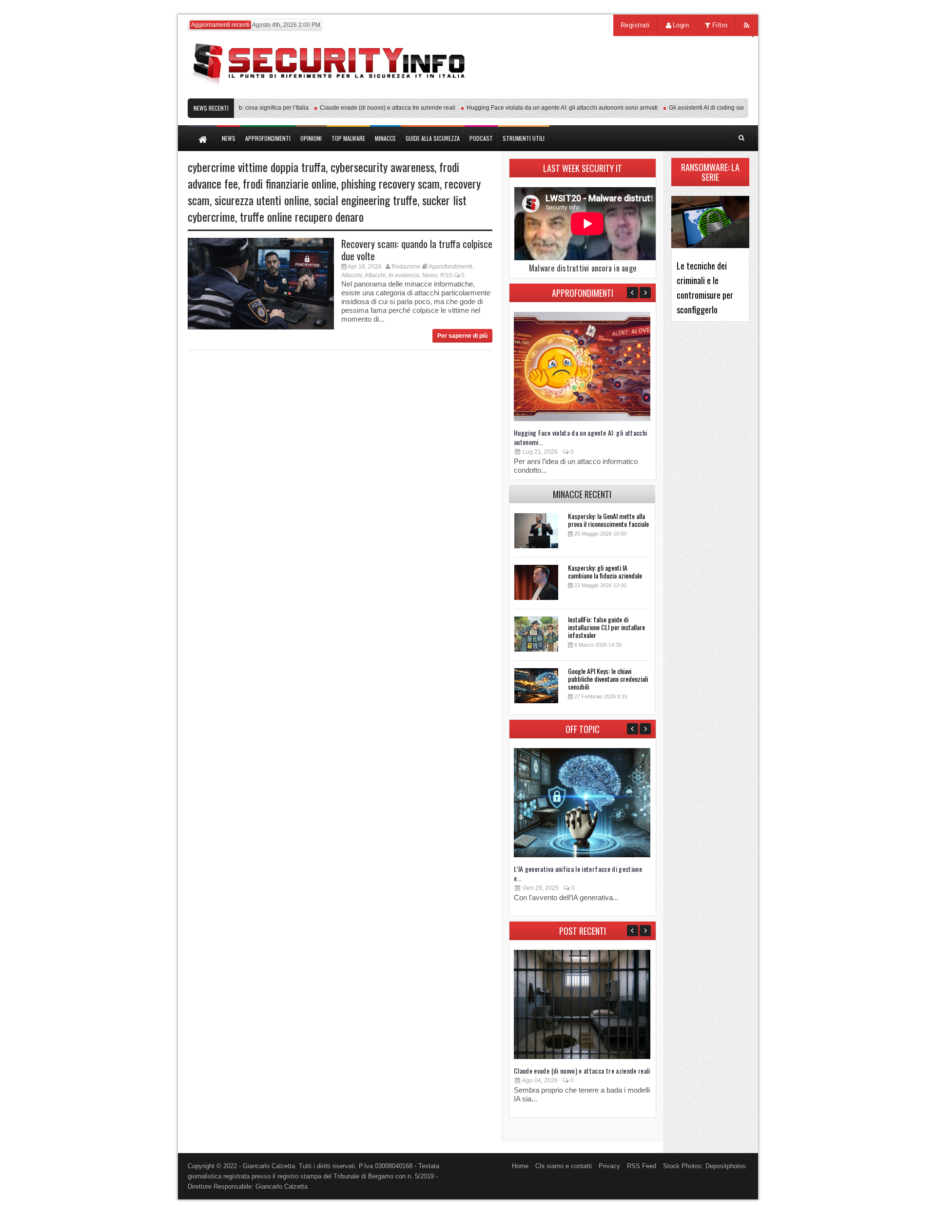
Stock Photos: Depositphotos (704, 1166)
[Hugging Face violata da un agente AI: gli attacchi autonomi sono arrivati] (582, 419)
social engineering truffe (365, 200)
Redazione (406, 266)
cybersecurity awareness (382, 166)
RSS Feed (641, 1166)
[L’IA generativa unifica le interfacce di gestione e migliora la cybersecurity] (582, 855)
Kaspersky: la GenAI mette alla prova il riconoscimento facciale (608, 520)
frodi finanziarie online (289, 183)
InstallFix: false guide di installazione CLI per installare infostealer (606, 627)
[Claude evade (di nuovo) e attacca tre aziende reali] (582, 1056)
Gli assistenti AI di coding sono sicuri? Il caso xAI (716, 107)
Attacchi (351, 275)
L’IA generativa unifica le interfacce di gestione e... (578, 873)
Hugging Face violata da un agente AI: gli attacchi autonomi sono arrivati (546, 107)
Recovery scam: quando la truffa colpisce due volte (416, 249)
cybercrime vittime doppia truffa (257, 166)
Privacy (609, 1166)
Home (520, 1166)
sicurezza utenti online (261, 200)
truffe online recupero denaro (302, 216)
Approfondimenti (450, 266)
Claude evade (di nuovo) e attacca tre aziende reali (371, 107)
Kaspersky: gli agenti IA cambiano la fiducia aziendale (605, 571)
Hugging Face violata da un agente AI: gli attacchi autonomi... (580, 437)
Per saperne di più (462, 335)
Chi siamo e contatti (563, 1166)
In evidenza (404, 275)
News (429, 275)
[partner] (683, 93)
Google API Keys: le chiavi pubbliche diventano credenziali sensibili (608, 679)
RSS (446, 275)
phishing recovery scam (390, 183)
